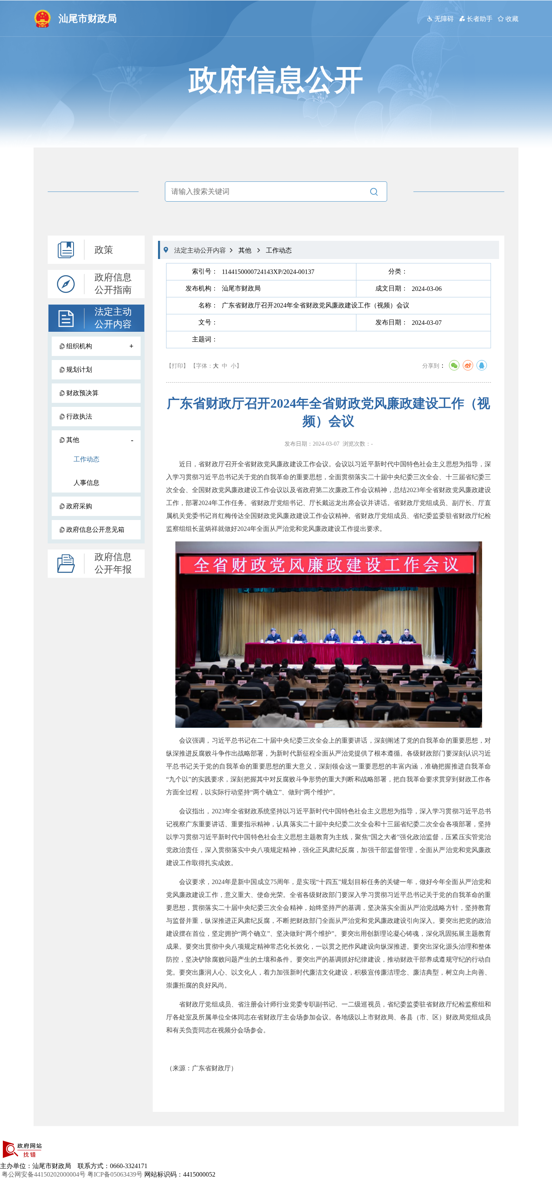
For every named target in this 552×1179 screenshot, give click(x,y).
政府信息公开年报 (113, 563)
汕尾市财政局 (88, 18)
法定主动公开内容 (113, 318)
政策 (104, 250)
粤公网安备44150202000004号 (44, 1174)
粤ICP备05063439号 (115, 1174)
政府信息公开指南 (113, 283)
